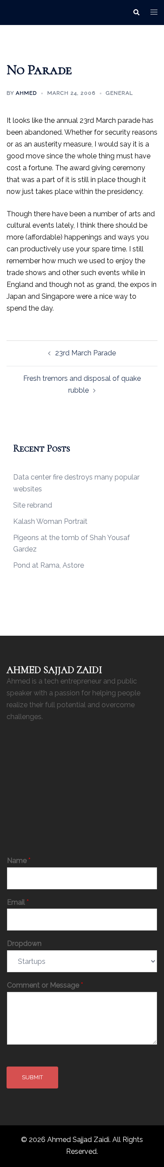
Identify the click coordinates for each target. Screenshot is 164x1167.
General (119, 93)
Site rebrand (32, 505)
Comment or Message (45, 985)
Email (18, 902)
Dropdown (24, 943)
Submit (32, 1077)
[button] (136, 12)
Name (19, 860)
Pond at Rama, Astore (48, 565)
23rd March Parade (85, 353)
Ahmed (26, 93)
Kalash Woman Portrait (50, 521)
